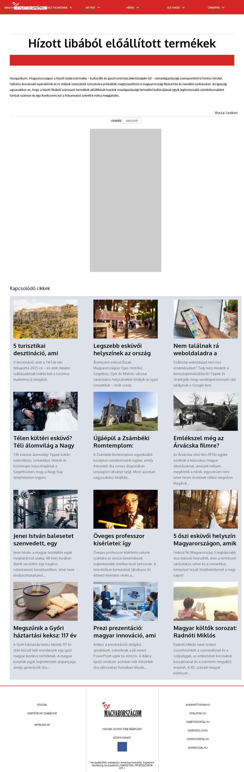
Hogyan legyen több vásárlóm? (122, 729)
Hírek (130, 7)
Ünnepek (214, 7)
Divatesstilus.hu (198, 730)
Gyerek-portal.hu (198, 739)
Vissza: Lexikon (226, 113)
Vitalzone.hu (197, 713)
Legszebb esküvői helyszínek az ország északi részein (122, 353)
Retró (90, 7)
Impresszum (42, 724)
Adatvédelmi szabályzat (42, 713)
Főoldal (42, 704)
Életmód (173, 7)
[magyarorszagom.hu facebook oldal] (122, 746)
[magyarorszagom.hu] (29, 7)
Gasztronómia (56, 7)
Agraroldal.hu (198, 747)
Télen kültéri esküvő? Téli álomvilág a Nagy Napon (43, 445)
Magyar (132, 121)
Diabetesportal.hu (198, 721)
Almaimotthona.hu (198, 704)
